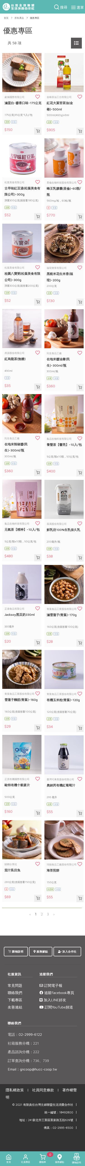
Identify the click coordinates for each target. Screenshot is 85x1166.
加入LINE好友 (54, 1000)
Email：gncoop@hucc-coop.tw (32, 1069)
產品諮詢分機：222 (23, 1052)
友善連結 (15, 1007)
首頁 (6, 18)
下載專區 (15, 1000)
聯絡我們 (15, 993)
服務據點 (42, 951)
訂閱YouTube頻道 (58, 1007)
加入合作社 (69, 951)
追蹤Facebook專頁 (58, 993)
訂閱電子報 (52, 985)
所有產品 (19, 18)
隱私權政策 (15, 1090)
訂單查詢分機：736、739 (28, 1061)
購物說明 (17, 951)
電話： (13, 1034)
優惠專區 (34, 18)
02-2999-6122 (25, 1034)
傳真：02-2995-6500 (58, 1127)
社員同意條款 (43, 1090)
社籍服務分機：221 (23, 1043)
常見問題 (15, 985)
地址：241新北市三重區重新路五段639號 (46, 1120)
